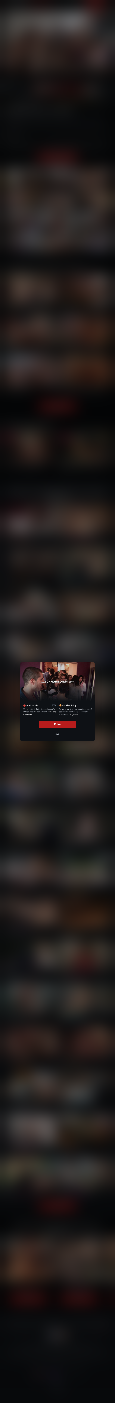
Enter (57, 724)
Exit (57, 734)
